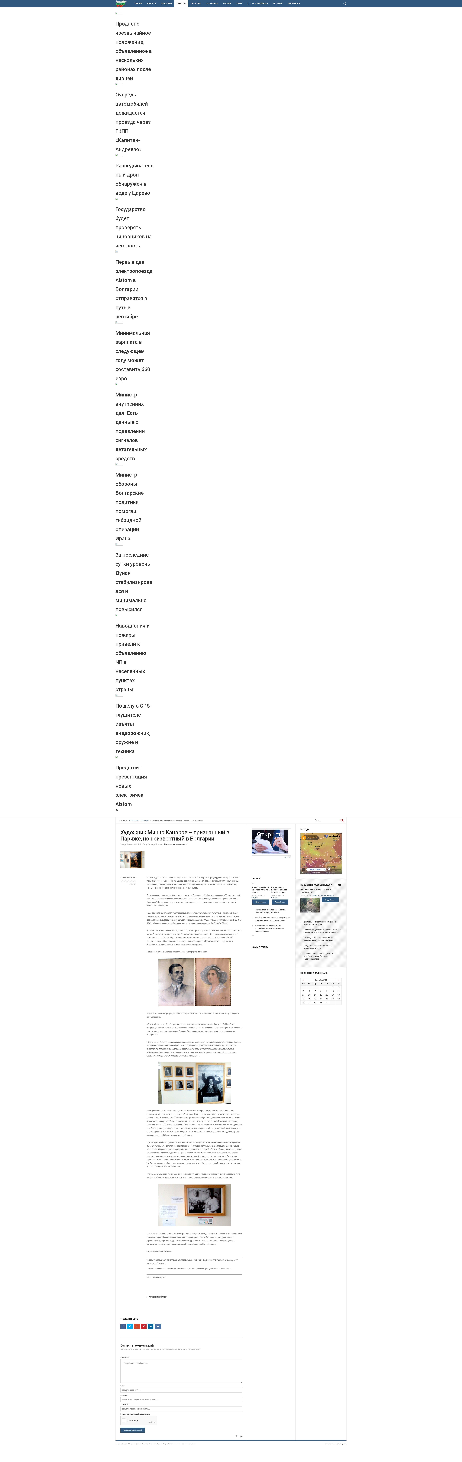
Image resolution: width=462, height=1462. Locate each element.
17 (333, 995)
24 (333, 999)
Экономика (212, 3)
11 (339, 991)
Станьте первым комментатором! (175, 844)
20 (309, 999)
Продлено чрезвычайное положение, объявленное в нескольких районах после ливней (134, 51)
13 (309, 995)
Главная (138, 3)
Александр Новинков (327, 895)
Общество (166, 3)
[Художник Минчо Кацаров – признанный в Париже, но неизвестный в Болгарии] (194, 1006)
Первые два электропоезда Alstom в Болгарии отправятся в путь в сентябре (134, 289)
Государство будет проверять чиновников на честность (134, 227)
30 (327, 1002)
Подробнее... (260, 902)
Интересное (294, 3)
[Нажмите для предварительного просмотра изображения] (181, 859)
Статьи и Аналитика (257, 3)
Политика (196, 3)
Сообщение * (125, 1357)
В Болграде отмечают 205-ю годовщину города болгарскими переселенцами (269, 928)
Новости (151, 3)
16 (327, 995)
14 (315, 995)
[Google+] (137, 1326)
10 (333, 991)
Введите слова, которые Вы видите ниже (135, 1414)
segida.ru (343, 1444)
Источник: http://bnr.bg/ (157, 1297)
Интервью (278, 3)
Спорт (239, 3)
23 (327, 999)
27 (309, 1002)
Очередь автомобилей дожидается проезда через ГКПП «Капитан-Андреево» (133, 122)
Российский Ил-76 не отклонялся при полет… (260, 889)
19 (303, 999)
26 (303, 1002)
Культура (181, 3)
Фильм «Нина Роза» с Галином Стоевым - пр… (279, 889)
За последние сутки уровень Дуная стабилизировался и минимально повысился (134, 582)
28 (315, 1002)
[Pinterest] (144, 1326)
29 (321, 1002)
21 (315, 999)
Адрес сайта (124, 1404)
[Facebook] (123, 1326)
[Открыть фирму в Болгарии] (270, 853)
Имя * (122, 1386)
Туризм (227, 3)
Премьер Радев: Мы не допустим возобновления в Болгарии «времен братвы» (319, 956)
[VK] (158, 1326)
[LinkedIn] (150, 1326)
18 (338, 995)
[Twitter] (130, 1326)
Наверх (238, 1436)
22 (321, 999)
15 (321, 995)
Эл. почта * (124, 1395)
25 (338, 999)
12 (303, 995)
